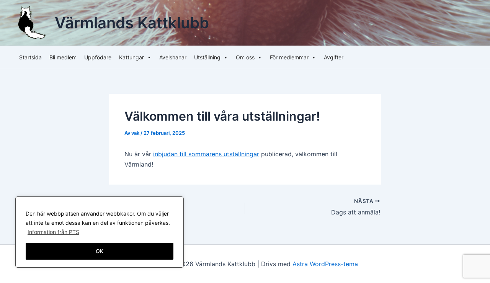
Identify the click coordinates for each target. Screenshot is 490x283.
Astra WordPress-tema (325, 264)
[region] (99, 232)
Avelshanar (172, 57)
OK (99, 251)
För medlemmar (289, 57)
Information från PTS (53, 232)
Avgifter (333, 57)
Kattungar (131, 57)
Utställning (207, 57)
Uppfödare (97, 57)
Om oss (245, 57)
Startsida (30, 57)
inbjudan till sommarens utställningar (206, 154)
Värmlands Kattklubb (132, 22)
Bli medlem (63, 57)
